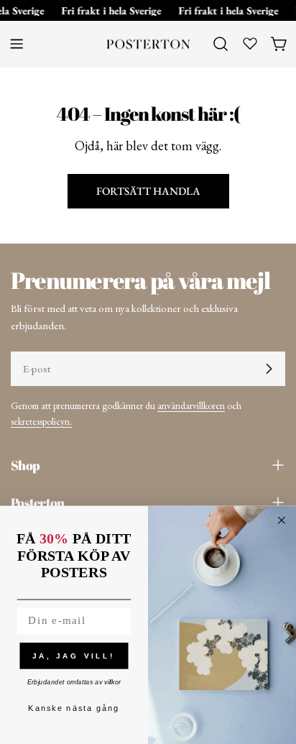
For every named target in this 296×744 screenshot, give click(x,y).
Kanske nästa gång (73, 708)
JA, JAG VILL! (73, 655)
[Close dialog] (282, 520)
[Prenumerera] (269, 369)
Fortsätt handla (148, 191)
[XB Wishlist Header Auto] (250, 43)
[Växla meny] (16, 43)
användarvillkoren (191, 405)
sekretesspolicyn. (41, 421)
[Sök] (220, 43)
